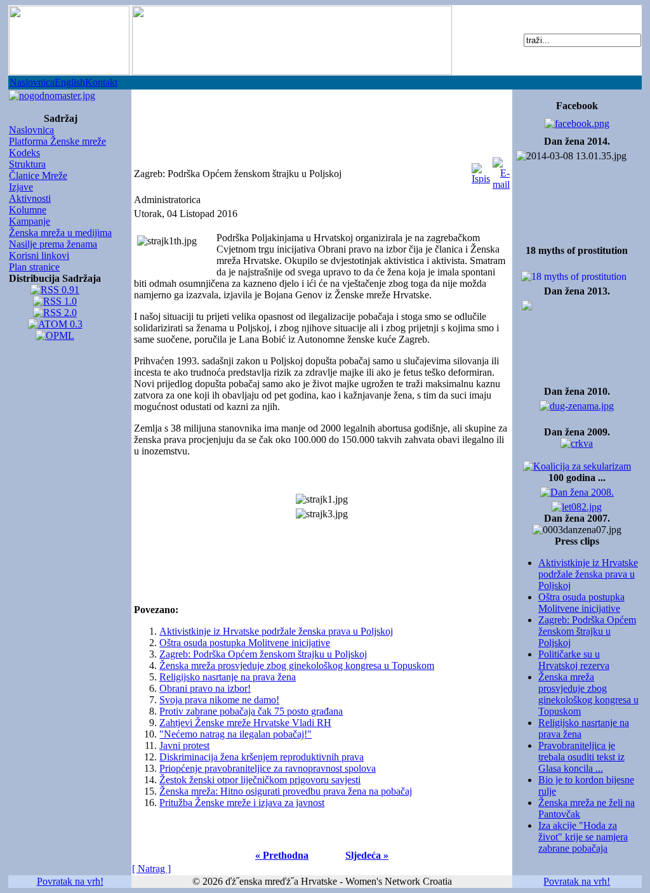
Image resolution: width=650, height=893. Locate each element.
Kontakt (101, 82)
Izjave (21, 187)
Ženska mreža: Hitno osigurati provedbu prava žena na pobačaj (285, 791)
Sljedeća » (366, 855)
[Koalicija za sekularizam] (52, 92)
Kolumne (27, 209)
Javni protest (184, 745)
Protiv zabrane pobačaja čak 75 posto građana (251, 711)
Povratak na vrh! (70, 881)
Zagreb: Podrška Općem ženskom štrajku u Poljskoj (587, 631)
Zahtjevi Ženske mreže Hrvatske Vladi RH (245, 722)
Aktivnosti (30, 198)
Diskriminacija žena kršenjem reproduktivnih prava (261, 756)
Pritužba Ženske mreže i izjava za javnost (241, 802)
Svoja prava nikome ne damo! (219, 699)
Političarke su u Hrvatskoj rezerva (573, 660)
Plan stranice (34, 266)
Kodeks (24, 152)
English (70, 82)
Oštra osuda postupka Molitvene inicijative (581, 603)
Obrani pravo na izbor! (205, 688)
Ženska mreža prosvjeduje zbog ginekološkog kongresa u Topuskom (588, 694)
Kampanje (29, 221)
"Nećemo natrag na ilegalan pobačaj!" (235, 734)
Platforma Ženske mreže (57, 141)
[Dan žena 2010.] (576, 402)
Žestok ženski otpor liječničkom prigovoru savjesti (260, 779)
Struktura (27, 164)
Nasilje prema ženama (53, 244)
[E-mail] (501, 170)
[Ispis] (481, 170)
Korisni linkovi (39, 255)
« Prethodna (281, 855)
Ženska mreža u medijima (60, 232)
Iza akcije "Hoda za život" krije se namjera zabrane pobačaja (583, 837)
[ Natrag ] (151, 868)
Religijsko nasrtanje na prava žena (227, 676)
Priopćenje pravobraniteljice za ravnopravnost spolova (267, 768)
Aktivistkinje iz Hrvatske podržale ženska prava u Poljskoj (588, 574)
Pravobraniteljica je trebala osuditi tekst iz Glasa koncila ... (581, 757)
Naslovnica (32, 82)
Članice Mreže (38, 175)
